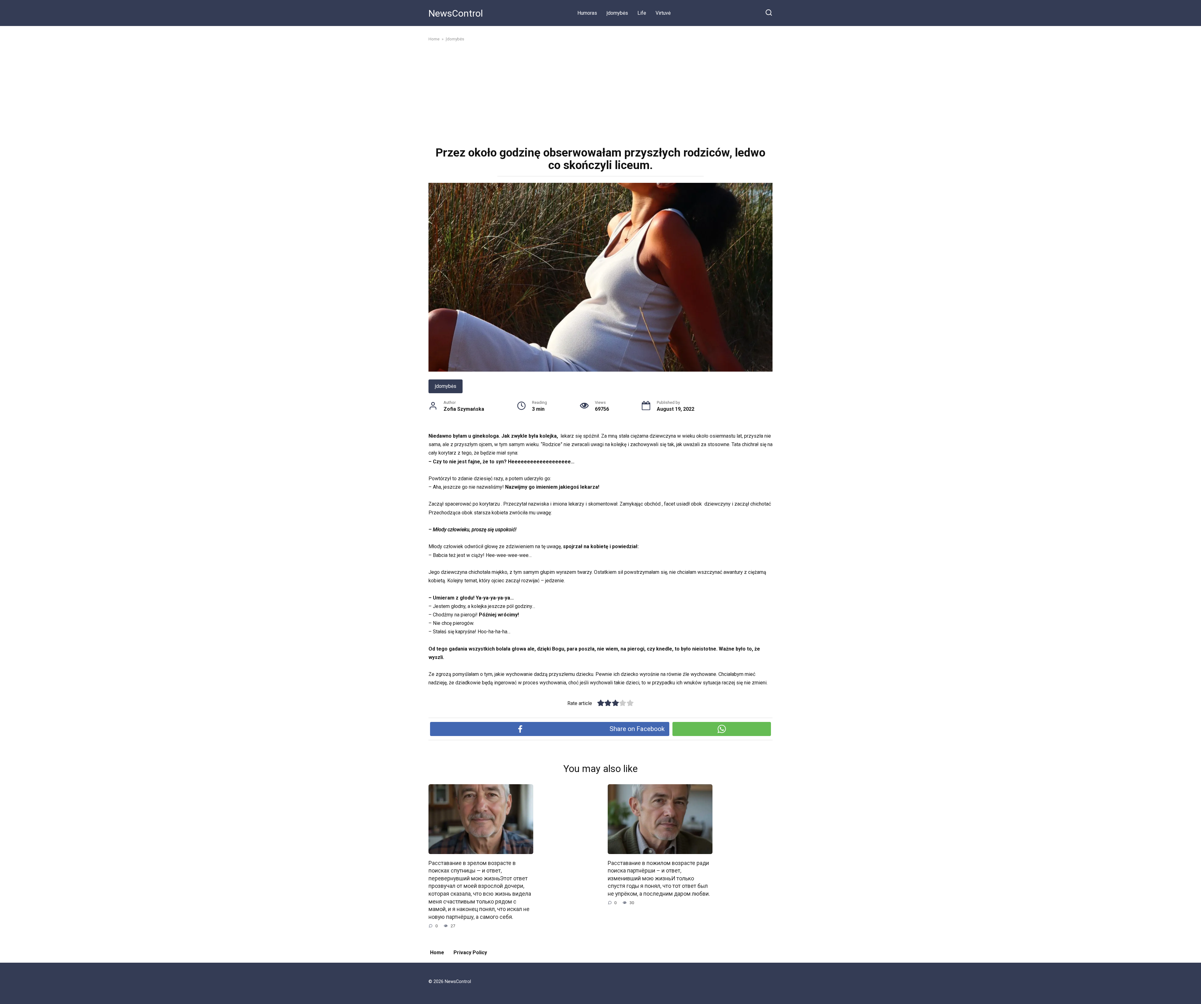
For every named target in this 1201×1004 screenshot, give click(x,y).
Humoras (587, 13)
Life (641, 13)
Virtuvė (663, 13)
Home (437, 952)
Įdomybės (617, 13)
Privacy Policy (470, 952)
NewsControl (455, 13)
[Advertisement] (600, 93)
